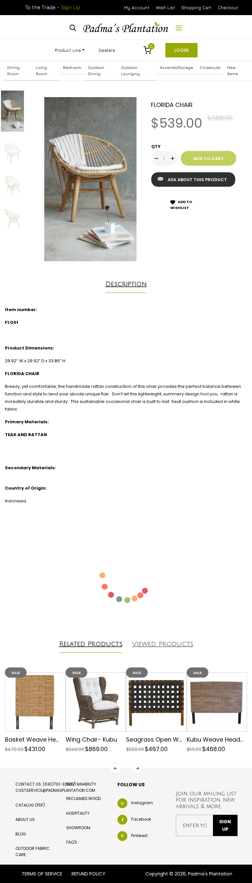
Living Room (41, 70)
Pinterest (139, 835)
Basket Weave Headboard (43, 739)
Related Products (90, 644)
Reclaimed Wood (83, 798)
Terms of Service (42, 874)
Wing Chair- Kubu (91, 739)
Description (126, 284)
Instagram (142, 803)
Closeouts (210, 67)
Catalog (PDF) (30, 805)
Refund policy (88, 874)
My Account (137, 7)
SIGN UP (225, 825)
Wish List (165, 7)
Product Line (68, 50)
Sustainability (81, 784)
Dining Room (13, 70)
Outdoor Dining (96, 70)
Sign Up (70, 7)
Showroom (78, 827)
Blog (20, 834)
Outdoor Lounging (130, 70)
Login (181, 50)
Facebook (141, 819)
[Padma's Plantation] (126, 27)
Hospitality (78, 813)
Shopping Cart (196, 7)
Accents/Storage (176, 67)
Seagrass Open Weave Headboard (177, 739)
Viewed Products (162, 644)
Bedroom (72, 67)
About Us (25, 819)
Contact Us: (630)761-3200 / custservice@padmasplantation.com (55, 787)
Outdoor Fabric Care (32, 851)
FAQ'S (71, 842)
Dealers (107, 50)
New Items (232, 70)
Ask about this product (197, 180)
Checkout (228, 7)
